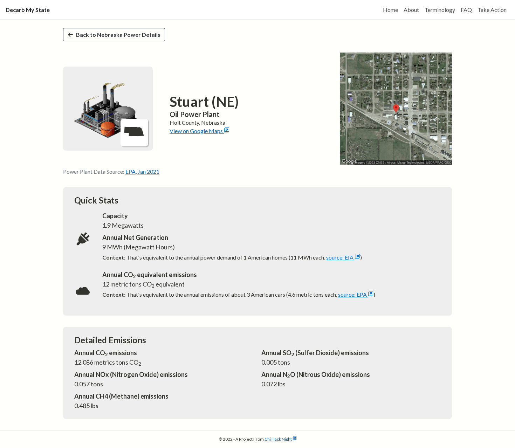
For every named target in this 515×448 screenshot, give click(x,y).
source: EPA (352, 294)
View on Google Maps (196, 130)
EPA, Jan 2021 (142, 171)
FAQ (466, 9)
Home (390, 9)
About (411, 9)
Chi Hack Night (278, 439)
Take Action (492, 9)
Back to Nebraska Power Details (118, 34)
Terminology (440, 9)
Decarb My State (28, 9)
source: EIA (339, 257)
